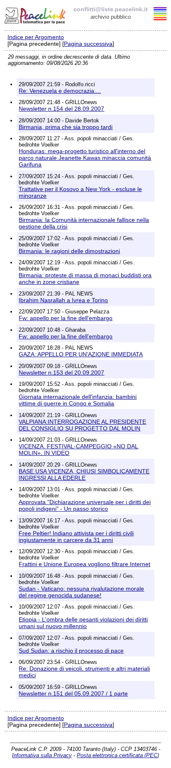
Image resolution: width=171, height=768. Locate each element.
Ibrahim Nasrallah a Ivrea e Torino (63, 300)
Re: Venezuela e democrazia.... (60, 90)
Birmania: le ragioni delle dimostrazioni (69, 251)
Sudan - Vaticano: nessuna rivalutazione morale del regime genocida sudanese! (81, 592)
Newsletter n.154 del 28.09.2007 (61, 108)
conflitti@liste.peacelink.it (110, 9)
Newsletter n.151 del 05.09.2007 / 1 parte (73, 693)
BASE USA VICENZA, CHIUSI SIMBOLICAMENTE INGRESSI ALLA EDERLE (84, 474)
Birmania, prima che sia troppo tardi (65, 127)
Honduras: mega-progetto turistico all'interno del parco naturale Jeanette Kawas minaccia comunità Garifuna (85, 158)
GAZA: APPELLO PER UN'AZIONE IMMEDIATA (81, 354)
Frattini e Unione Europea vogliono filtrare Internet (84, 564)
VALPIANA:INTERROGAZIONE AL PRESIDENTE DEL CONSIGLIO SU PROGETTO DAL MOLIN (82, 425)
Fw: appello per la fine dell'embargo (65, 318)
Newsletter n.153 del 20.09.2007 (61, 372)
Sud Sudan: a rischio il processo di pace (71, 650)
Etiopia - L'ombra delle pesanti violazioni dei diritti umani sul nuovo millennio (83, 622)
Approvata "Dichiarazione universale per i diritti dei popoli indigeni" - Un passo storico (85, 505)
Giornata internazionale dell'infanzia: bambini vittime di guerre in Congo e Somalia (78, 400)
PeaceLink (36, 15)
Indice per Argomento (35, 37)
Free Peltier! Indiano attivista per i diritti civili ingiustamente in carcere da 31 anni (76, 536)
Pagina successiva (88, 43)
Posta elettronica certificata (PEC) (118, 755)
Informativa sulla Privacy (42, 755)
